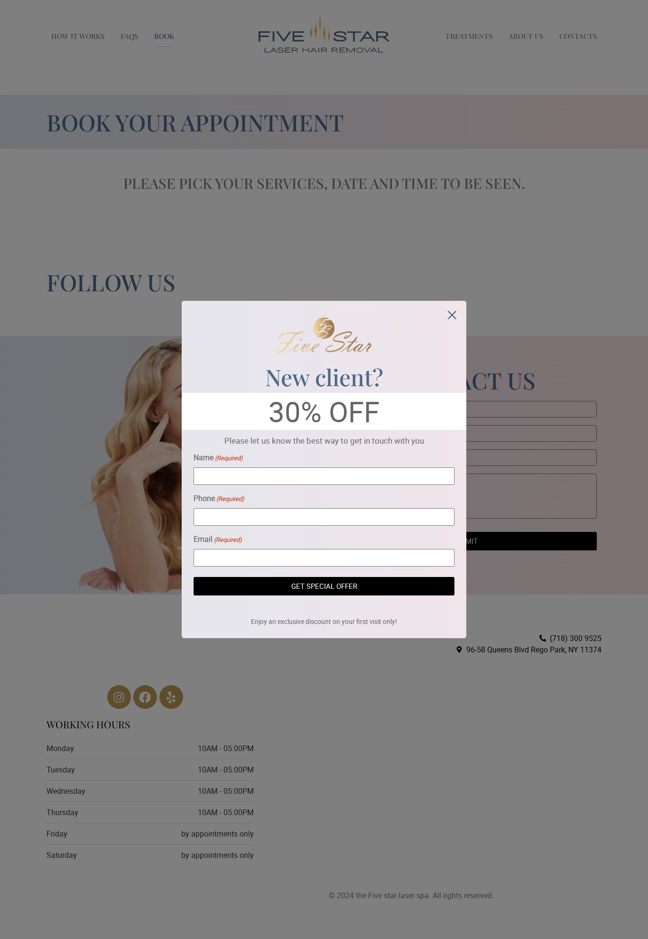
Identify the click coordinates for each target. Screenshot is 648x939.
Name (218, 457)
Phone (219, 498)
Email (218, 539)
